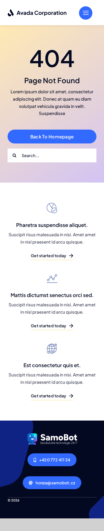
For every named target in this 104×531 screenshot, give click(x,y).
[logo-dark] (37, 11)
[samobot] (52, 432)
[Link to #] (85, 13)
